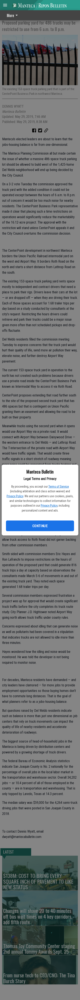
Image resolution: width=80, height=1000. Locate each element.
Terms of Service (58, 486)
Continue (40, 526)
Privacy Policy (15, 496)
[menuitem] (13, 15)
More (10, 15)
